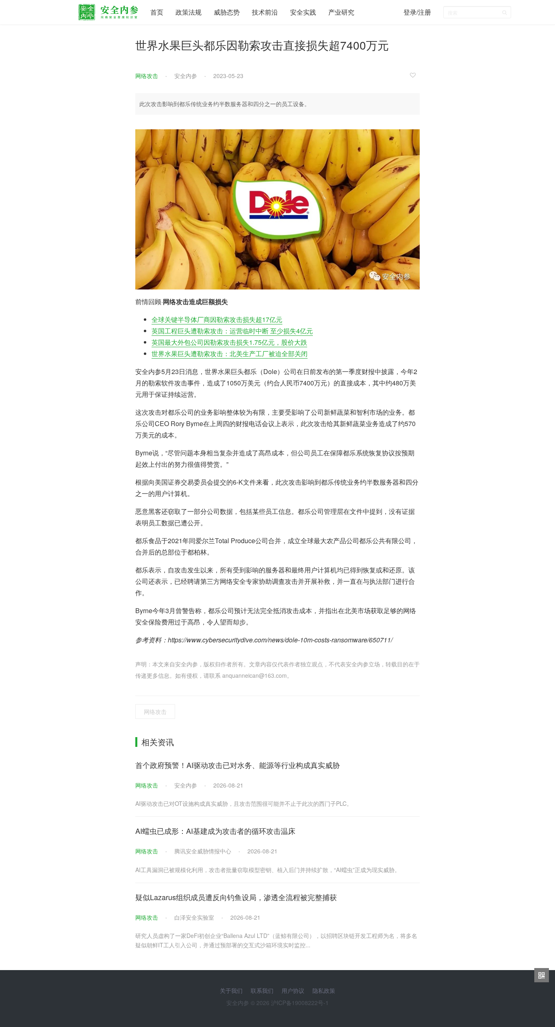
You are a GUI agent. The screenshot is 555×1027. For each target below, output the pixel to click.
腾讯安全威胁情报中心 (202, 851)
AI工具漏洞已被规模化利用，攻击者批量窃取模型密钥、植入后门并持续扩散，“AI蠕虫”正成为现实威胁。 (267, 870)
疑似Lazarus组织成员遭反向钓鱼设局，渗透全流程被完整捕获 (236, 897)
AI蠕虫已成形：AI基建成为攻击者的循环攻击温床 (215, 830)
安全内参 (185, 76)
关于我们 (231, 990)
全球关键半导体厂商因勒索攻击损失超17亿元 (217, 319)
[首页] (108, 10)
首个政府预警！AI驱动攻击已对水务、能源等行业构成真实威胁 (237, 764)
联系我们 (262, 990)
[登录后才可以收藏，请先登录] (415, 75)
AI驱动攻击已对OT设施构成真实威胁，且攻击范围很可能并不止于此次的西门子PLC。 (243, 803)
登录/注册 (417, 12)
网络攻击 (146, 76)
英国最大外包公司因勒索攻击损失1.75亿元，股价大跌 (229, 342)
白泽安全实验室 (194, 917)
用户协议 (293, 990)
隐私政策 (323, 990)
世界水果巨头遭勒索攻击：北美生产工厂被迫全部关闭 (230, 353)
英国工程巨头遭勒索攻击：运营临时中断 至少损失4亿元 (232, 330)
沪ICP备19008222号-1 (300, 1003)
